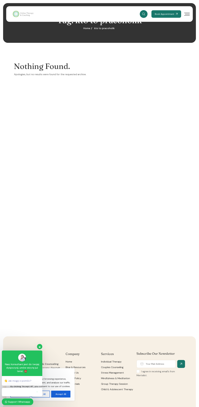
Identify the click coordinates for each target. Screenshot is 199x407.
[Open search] (144, 14)
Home (86, 28)
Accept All (61, 394)
